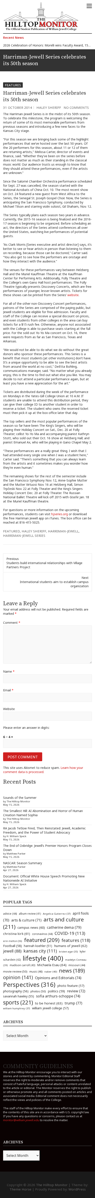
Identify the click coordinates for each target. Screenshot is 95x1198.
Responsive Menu (89, 6)
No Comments (76, 107)
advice (10, 914)
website (73, 295)
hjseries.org (59, 514)
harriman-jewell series (24, 535)
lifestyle (43, 958)
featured (11, 531)
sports (18, 1002)
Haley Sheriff (48, 107)
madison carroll (22, 965)
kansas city (40, 951)
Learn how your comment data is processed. (43, 770)
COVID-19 (70, 933)
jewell (12, 951)
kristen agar (68, 951)
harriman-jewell (63, 531)
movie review (15, 971)
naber (50, 971)
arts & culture (26, 920)
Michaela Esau (51, 965)
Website (9, 709)
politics (56, 991)
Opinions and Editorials (58, 977)
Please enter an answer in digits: (26, 727)
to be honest (49, 1003)
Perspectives (29, 984)
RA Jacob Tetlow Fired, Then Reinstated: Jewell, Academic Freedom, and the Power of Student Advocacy (44, 830)
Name (9, 671)
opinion (18, 977)
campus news (31, 927)
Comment (11, 622)
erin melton (12, 941)
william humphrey (16, 1008)
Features (13, 85)
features (75, 940)
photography (15, 991)
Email (8, 690)
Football (12, 946)
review (76, 991)
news (72, 970)
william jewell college (50, 1008)
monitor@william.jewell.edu (21, 1120)
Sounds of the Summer (19, 798)
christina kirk (16, 933)
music (35, 971)
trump (73, 1003)
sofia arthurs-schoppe (58, 996)
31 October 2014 (17, 107)
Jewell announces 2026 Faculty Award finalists (36, 46)
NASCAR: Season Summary (22, 863)
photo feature (70, 986)
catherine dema (64, 927)
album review (30, 913)
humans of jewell (70, 945)
